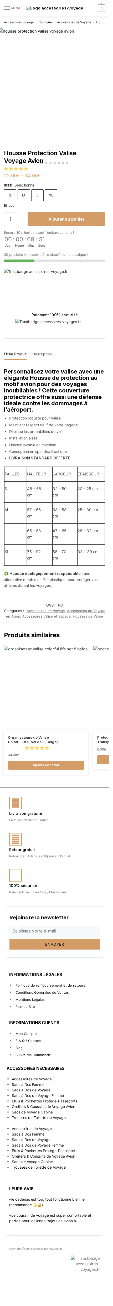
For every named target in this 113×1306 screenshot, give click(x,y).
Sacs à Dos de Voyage (31, 1090)
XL (51, 195)
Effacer (10, 205)
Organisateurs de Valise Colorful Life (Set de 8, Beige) (33, 739)
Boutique (45, 22)
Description (42, 354)
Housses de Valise (88, 616)
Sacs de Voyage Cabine (32, 1112)
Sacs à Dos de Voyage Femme (38, 1095)
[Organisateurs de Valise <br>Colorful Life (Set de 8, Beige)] (46, 688)
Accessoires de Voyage (74, 22)
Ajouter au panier (66, 219)
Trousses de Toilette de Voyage (39, 1117)
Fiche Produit (15, 354)
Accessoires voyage (19, 22)
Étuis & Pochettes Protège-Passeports (44, 1101)
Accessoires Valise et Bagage (46, 616)
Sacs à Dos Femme (28, 1084)
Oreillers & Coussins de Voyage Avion (43, 1106)
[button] (16, 168)
